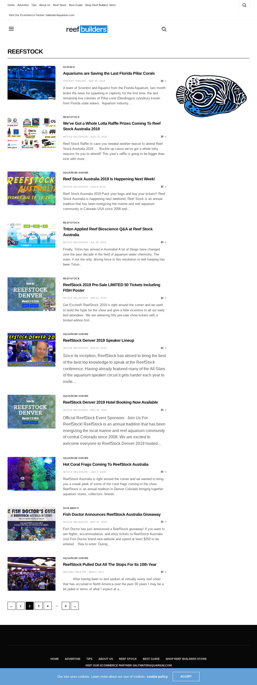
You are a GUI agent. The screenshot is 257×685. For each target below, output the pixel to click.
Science (69, 67)
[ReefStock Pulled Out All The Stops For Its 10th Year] (31, 574)
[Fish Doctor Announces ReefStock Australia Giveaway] (31, 524)
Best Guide (76, 5)
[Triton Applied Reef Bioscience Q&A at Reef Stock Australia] (31, 235)
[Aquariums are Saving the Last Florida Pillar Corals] (31, 83)
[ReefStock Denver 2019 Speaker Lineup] (31, 350)
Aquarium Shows (76, 173)
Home (11, 5)
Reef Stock (60, 5)
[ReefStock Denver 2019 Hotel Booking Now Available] (31, 412)
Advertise (23, 5)
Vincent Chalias (74, 80)
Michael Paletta (74, 572)
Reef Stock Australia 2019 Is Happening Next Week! (109, 179)
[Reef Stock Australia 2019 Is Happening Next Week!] (31, 188)
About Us (44, 5)
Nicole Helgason (75, 136)
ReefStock (71, 117)
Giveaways (71, 508)
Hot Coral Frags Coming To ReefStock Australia (105, 464)
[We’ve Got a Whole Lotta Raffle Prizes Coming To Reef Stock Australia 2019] (31, 133)
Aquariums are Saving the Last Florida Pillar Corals (109, 73)
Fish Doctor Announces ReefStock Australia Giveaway (112, 514)
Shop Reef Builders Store (100, 5)
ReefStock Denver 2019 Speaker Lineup (98, 340)
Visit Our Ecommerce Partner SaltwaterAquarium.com (41, 15)
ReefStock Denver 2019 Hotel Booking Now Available (110, 402)
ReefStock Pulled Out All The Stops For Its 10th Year (109, 565)
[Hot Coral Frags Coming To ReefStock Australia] (31, 474)
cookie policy (157, 676)
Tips (34, 5)
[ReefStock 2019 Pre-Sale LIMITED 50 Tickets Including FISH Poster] (31, 294)
